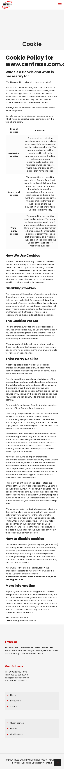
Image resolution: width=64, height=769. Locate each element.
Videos (13, 706)
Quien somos (17, 722)
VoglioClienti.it (22, 762)
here (44, 206)
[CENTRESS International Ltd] (7, 5)
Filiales (13, 728)
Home (13, 695)
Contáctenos (16, 734)
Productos (15, 700)
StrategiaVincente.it (42, 762)
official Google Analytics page (29, 408)
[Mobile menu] (59, 4)
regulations (16, 579)
